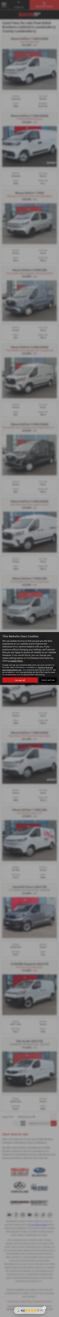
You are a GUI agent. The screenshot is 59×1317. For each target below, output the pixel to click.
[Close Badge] (44, 1307)
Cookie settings (48, 680)
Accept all (20, 680)
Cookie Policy (16, 660)
